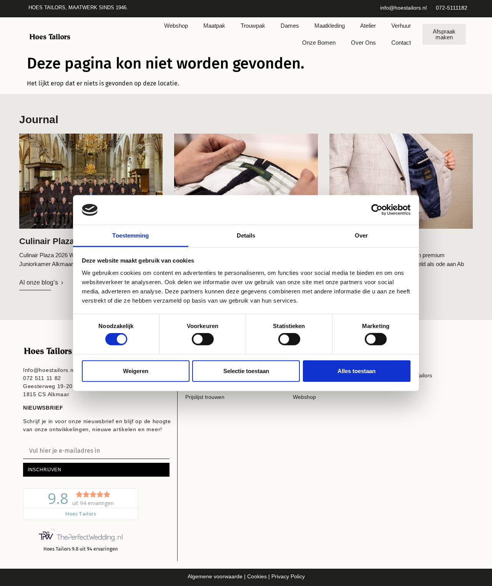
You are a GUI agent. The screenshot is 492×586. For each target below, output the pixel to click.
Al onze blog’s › (41, 282)
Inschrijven (45, 469)
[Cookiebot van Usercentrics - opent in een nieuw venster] (377, 210)
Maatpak (214, 25)
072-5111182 (451, 8)
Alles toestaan (356, 370)
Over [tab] (361, 235)
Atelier (368, 25)
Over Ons (363, 42)
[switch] (203, 339)
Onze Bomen (319, 42)
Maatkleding (329, 25)
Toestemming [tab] (130, 235)
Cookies (256, 576)
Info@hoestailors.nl (49, 370)
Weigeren (135, 370)
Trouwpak (253, 25)
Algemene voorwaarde (215, 576)
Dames (290, 25)
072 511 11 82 (42, 378)
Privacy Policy (288, 576)
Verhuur (401, 25)
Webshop (176, 25)
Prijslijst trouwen (204, 397)
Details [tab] (246, 235)
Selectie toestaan (246, 370)
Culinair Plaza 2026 (57, 241)
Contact (401, 42)
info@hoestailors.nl (403, 8)
